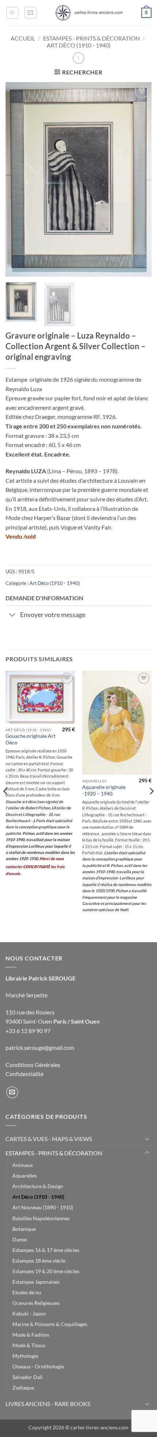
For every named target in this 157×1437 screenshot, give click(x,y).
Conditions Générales (32, 1064)
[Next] (139, 179)
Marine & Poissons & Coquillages (49, 1324)
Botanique (24, 1229)
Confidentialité (24, 1073)
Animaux (22, 1165)
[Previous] (17, 179)
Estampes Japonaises (36, 1282)
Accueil (23, 38)
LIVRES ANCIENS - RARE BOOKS (47, 1403)
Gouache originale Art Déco (30, 739)
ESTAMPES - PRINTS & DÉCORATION (91, 38)
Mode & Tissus (28, 1345)
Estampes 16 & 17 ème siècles (45, 1250)
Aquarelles (24, 1175)
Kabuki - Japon (29, 1313)
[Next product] (78, 57)
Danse (19, 1239)
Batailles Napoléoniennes (41, 1218)
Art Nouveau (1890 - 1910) (42, 1207)
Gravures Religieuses (36, 1303)
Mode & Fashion (30, 1335)
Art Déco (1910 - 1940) (79, 45)
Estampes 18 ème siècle (38, 1260)
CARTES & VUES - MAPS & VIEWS (48, 1138)
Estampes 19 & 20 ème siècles (45, 1271)
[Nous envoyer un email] (12, 1092)
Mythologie (25, 1356)
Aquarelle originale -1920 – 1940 (104, 790)
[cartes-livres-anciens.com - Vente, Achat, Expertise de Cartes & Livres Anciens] (88, 13)
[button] (12, 13)
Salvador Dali (27, 1377)
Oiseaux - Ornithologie (38, 1366)
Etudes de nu (26, 1292)
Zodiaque (23, 1387)
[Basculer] (12, 616)
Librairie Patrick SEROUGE (40, 978)
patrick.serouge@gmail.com (39, 1047)
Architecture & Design (37, 1186)
